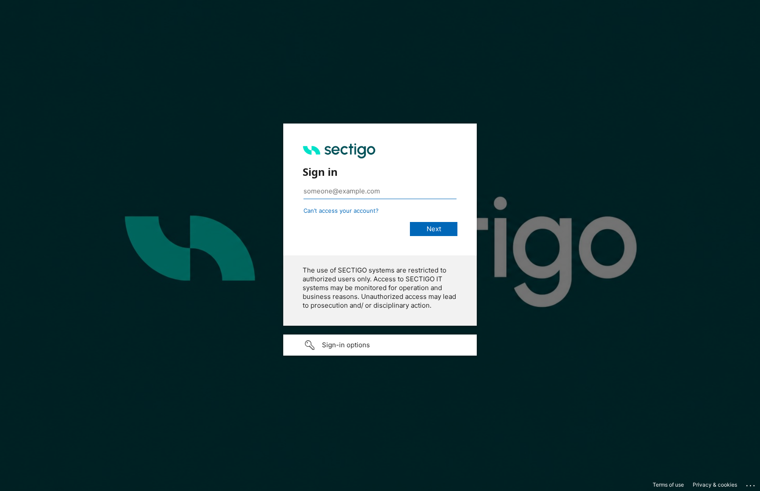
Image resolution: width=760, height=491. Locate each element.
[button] (380, 345)
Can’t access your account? (341, 210)
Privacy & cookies (715, 484)
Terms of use (668, 484)
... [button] (751, 483)
